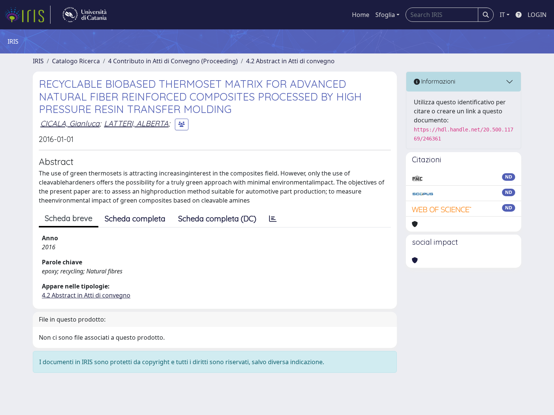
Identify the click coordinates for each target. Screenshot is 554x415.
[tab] (273, 219)
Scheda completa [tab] (135, 218)
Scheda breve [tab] (68, 218)
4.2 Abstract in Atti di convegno (290, 61)
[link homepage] (28, 15)
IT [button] (502, 15)
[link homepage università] (85, 15)
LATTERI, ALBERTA (136, 123)
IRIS (38, 61)
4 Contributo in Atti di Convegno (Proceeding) (173, 61)
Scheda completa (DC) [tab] (217, 218)
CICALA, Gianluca (69, 123)
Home (360, 15)
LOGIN (537, 15)
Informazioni (437, 81)
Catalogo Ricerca (76, 61)
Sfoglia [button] (385, 15)
